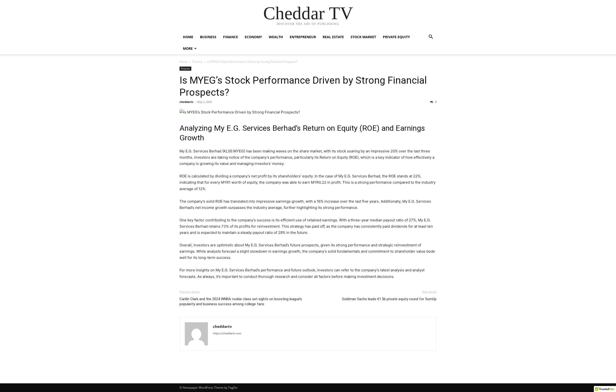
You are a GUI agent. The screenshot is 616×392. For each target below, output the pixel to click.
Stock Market (363, 37)
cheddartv (186, 102)
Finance (230, 37)
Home (188, 37)
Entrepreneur (303, 37)
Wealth (276, 37)
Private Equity (396, 37)
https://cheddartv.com (227, 333)
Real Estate (333, 37)
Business (208, 37)
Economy (253, 37)
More (188, 48)
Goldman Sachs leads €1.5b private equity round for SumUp (389, 299)
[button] (430, 37)
